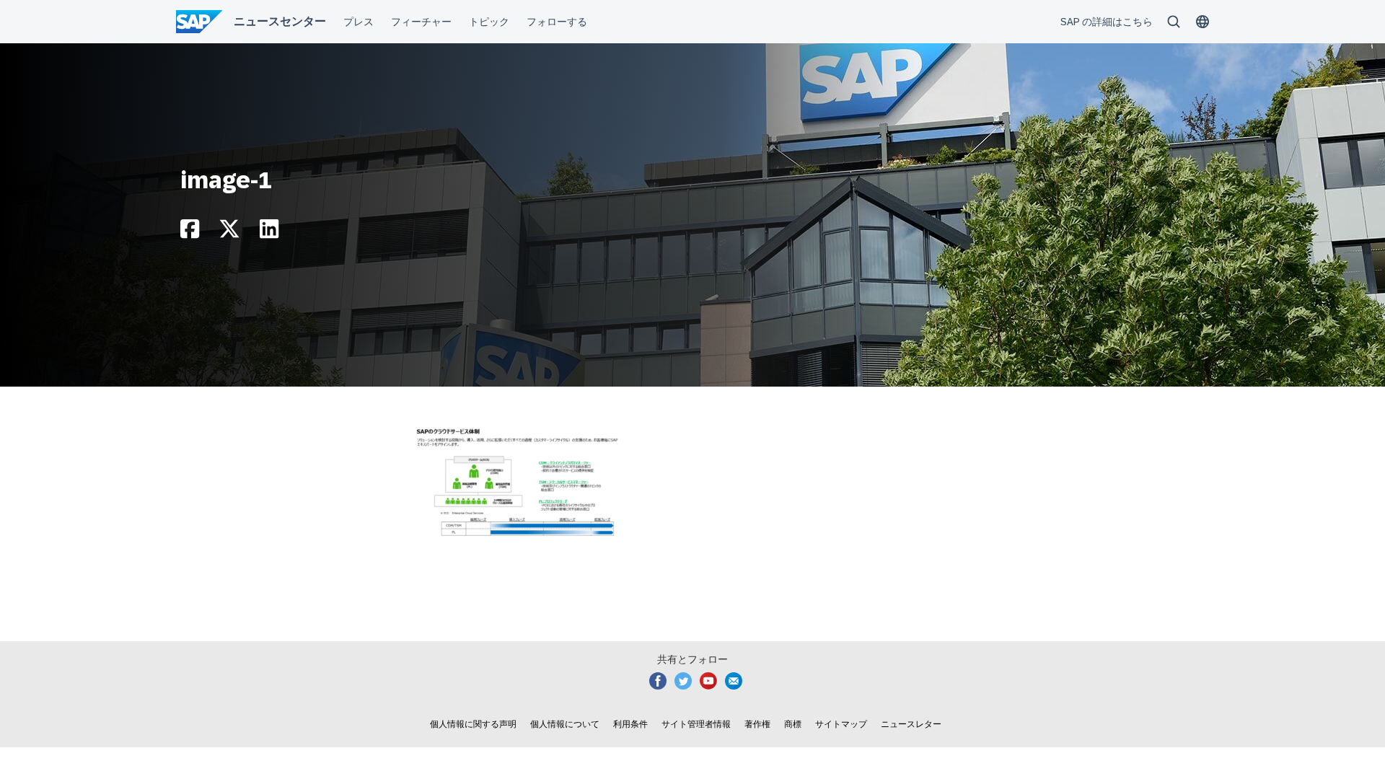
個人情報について (564, 724)
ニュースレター (911, 724)
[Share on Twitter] (229, 232)
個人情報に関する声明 (473, 724)
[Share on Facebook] (189, 232)
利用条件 (630, 724)
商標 (792, 724)
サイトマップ (841, 724)
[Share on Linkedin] (269, 232)
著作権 (757, 724)
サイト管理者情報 (696, 724)
